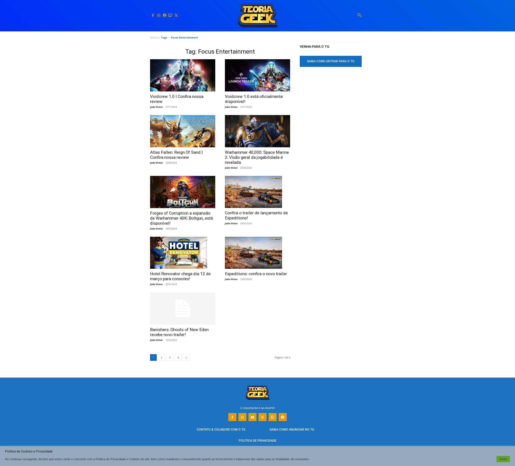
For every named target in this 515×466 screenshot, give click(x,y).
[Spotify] (164, 15)
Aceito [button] (503, 459)
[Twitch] (170, 15)
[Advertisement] (332, 100)
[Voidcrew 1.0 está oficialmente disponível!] (257, 75)
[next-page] (186, 357)
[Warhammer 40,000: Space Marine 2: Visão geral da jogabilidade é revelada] (257, 131)
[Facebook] (153, 15)
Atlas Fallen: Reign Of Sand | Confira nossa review (176, 155)
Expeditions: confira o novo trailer (256, 273)
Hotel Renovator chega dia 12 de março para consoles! (180, 276)
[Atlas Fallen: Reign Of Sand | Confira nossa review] (182, 131)
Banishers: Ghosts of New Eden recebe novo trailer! (179, 332)
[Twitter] (176, 15)
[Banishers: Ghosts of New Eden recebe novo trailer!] (182, 308)
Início (153, 37)
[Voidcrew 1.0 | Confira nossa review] (182, 75)
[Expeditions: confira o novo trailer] (257, 253)
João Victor (156, 106)
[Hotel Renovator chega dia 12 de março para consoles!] (182, 253)
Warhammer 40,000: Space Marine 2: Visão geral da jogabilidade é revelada (257, 157)
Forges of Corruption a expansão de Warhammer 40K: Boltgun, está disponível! (181, 218)
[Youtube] (252, 417)
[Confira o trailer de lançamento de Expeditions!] (257, 192)
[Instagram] (158, 15)
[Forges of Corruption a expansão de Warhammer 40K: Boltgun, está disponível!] (182, 192)
